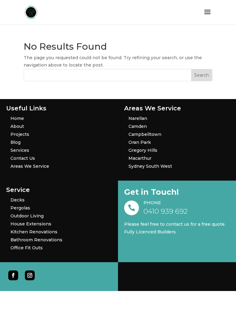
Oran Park (139, 142)
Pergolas (20, 208)
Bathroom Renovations (36, 240)
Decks (17, 200)
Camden (137, 126)
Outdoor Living (27, 216)
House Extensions (30, 224)
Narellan (137, 118)
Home (17, 118)
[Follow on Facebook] (13, 275)
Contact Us (22, 158)
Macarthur (139, 158)
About (17, 126)
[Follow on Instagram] (30, 275)
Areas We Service (29, 166)
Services (19, 150)
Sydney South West (150, 166)
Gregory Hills (142, 150)
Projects (19, 134)
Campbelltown (144, 134)
